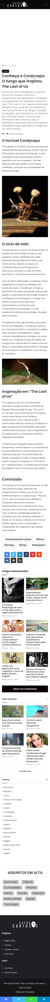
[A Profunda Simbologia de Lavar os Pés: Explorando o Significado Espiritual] (13, 590)
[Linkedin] (20, 554)
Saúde (31, 898)
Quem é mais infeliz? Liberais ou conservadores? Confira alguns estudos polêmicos (12, 639)
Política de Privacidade (25, 992)
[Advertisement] (25, 37)
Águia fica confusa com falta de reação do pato (12, 723)
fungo (24, 545)
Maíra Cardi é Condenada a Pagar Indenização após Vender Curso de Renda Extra (36, 756)
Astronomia (8, 787)
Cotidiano (8, 804)
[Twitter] (13, 554)
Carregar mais (25, 771)
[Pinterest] (32, 554)
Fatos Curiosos (25, 988)
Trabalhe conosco (11, 949)
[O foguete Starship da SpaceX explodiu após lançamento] (13, 739)
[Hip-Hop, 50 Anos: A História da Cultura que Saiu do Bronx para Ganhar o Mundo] (37, 659)
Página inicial (9, 941)
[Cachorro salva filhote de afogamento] (37, 711)
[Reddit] (39, 554)
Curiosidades (9, 812)
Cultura (13, 66)
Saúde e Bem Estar (12, 845)
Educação (8, 816)
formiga (10, 545)
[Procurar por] (46, 6)
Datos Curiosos (10, 972)
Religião (7, 841)
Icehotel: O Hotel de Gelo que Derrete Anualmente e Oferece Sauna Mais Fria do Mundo (36, 639)
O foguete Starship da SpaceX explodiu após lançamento (12, 751)
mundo (22, 893)
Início (6, 66)
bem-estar (10, 882)
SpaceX (7, 849)
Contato (7, 945)
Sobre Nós (8, 954)
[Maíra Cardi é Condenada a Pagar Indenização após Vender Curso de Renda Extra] (37, 740)
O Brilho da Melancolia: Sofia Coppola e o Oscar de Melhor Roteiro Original (12, 671)
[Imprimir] (20, 560)
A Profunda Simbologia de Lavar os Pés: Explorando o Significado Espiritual (12, 609)
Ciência (28, 882)
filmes (41, 539)
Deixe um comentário (25, 689)
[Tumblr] (26, 554)
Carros (6, 795)
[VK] (7, 560)
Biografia (7, 791)
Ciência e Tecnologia (12, 800)
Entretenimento (10, 820)
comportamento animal (19, 539)
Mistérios (7, 828)
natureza (38, 893)
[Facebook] (7, 554)
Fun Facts (8, 968)
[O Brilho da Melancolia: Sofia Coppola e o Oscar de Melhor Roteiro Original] (13, 658)
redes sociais (12, 898)
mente (8, 893)
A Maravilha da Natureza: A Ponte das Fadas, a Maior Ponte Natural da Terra (37, 596)
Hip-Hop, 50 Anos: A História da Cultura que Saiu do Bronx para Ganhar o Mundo (37, 673)
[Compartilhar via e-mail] (13, 560)
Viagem (7, 853)
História (7, 824)
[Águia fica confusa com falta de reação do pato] (13, 711)
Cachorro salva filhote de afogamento (34, 723)
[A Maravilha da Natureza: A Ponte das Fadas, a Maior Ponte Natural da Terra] (37, 584)
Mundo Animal (10, 833)
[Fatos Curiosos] (17, 4)
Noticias (7, 837)
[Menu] (3, 6)
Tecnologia (11, 904)
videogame (39, 545)
